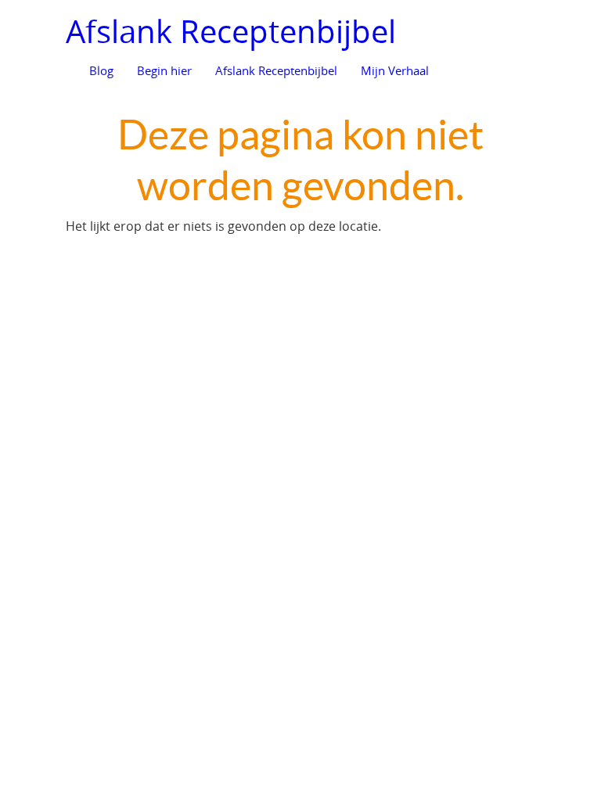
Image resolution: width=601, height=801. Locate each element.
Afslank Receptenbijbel (231, 31)
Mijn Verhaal (395, 70)
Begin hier (164, 70)
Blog (101, 70)
